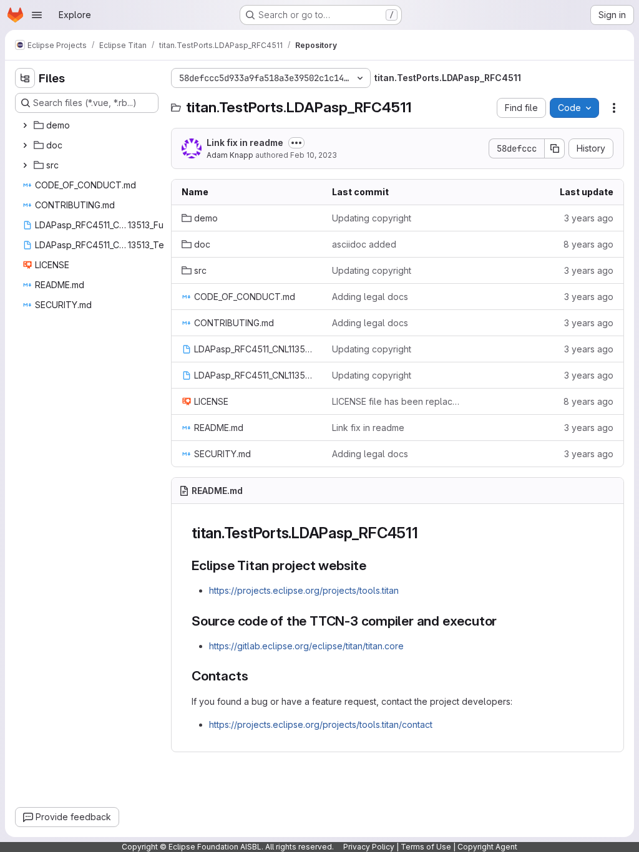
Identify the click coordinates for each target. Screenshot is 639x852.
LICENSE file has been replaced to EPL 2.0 (397, 401)
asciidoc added (364, 244)
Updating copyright (371, 218)
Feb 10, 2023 (313, 155)
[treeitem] (88, 125)
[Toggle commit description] (296, 142)
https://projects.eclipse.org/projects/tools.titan (304, 590)
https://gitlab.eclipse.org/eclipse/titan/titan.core (306, 646)
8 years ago (588, 244)
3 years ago (588, 218)
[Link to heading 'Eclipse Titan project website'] (373, 565)
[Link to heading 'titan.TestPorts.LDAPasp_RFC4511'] (426, 533)
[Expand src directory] (24, 165)
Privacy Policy (368, 846)
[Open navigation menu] (37, 15)
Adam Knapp (230, 155)
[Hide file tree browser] (25, 78)
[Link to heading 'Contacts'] (255, 676)
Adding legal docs (370, 296)
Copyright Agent (487, 846)
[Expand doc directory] (24, 145)
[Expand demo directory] (24, 125)
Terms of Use (426, 846)
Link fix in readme (245, 142)
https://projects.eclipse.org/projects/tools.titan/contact (320, 724)
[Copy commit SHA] (555, 148)
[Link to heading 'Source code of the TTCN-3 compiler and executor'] (504, 621)
